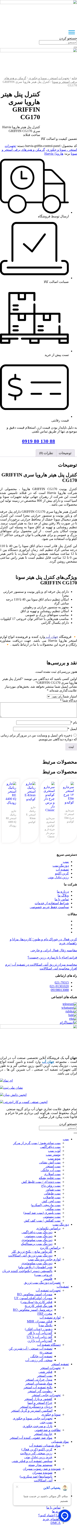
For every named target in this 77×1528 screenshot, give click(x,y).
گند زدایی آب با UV (39, 1337)
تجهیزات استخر (50, 1368)
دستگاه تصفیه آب (49, 1344)
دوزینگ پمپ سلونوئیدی (36, 1240)
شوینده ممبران (42, 1472)
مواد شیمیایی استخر (38, 1383)
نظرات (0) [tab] (46, 453)
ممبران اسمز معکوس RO (34, 1294)
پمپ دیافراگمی (50, 1147)
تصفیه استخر (60, 1364)
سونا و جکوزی (51, 1414)
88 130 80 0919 (38, 441)
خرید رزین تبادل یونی (38, 1457)
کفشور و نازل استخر (38, 1399)
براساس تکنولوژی (48, 1228)
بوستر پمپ (53, 1154)
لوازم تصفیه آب (50, 1317)
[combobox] (58, 42)
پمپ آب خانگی (51, 1170)
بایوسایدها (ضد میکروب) (36, 1476)
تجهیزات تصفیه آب (48, 1290)
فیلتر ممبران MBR (39, 1321)
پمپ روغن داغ (51, 1185)
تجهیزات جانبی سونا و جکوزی (32, 1418)
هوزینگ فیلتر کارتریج (38, 1306)
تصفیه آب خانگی (41, 1356)
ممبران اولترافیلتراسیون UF (33, 1298)
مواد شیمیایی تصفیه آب (45, 1445)
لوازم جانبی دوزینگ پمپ (44, 1259)
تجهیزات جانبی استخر (46, 1395)
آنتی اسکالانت (43, 1480)
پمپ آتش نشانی (50, 1162)
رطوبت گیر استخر (40, 1391)
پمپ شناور (53, 1189)
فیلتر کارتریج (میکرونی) (36, 1302)
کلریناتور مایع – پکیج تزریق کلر (31, 1251)
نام (74, 722)
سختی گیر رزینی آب (38, 1360)
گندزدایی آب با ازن (40, 1340)
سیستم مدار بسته (40, 1465)
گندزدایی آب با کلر (40, 1333)
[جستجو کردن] (75, 47)
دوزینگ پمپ (61, 1224)
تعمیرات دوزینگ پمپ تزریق (42, 1282)
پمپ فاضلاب (52, 1197)
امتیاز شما (70, 696)
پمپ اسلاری (52, 1174)
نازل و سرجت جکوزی (37, 1426)
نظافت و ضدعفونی (47, 1430)
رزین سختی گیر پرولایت (36, 1453)
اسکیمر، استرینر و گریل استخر (31, 1410)
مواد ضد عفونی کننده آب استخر (31, 1437)
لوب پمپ (54, 1150)
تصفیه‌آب (63, 1286)
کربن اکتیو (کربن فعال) (36, 1449)
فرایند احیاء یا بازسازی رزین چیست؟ (52, 957)
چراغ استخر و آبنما (40, 1403)
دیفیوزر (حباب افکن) (38, 1329)
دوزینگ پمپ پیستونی (38, 1236)
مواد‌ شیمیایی (60, 1441)
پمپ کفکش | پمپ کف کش (42, 1220)
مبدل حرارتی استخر (38, 1379)
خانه (74, 78)
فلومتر (47, 1278)
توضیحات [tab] (65, 453)
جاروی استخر (43, 1434)
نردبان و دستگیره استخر (36, 1406)
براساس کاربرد (50, 1247)
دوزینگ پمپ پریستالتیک (36, 1244)
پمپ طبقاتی (52, 1193)
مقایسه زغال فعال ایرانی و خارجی (53, 950)
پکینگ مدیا (45, 1325)
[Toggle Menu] (71, 32)
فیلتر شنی (45, 1371)
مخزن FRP (44, 1313)
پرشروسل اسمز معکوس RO (32, 1309)
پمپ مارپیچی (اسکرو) (46, 1205)
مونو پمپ (54, 1158)
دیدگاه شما (68, 700)
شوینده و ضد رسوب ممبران (42, 1468)
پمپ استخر (53, 1166)
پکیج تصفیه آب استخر (38, 1387)
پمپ (66, 1139)
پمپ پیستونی (52, 1216)
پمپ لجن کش (51, 1201)
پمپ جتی (46, 1422)
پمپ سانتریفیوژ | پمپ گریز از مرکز (37, 1143)
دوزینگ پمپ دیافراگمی (37, 1232)
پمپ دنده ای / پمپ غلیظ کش (41, 1181)
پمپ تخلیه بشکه (50, 1178)
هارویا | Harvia (53, 153)
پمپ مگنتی (53, 1209)
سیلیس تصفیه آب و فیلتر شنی (32, 1461)
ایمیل (72, 729)
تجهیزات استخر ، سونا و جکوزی (49, 78)
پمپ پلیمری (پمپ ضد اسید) (42, 1212)
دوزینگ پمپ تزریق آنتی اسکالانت (30, 1255)
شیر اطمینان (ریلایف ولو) (35, 1267)
